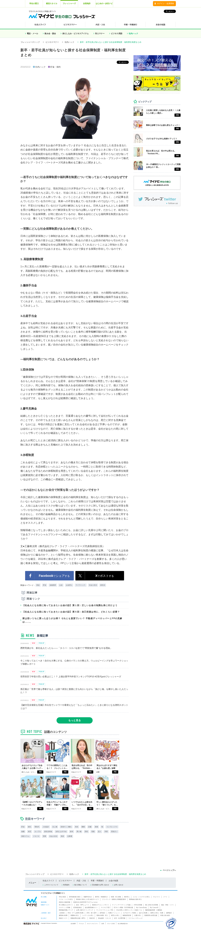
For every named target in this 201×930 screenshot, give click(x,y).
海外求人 (127, 897)
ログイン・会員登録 (165, 3)
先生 (76, 827)
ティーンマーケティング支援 (121, 905)
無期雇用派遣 (127, 915)
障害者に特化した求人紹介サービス (87, 899)
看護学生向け (88, 897)
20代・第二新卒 (92, 913)
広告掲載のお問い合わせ (100, 885)
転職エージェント (114, 913)
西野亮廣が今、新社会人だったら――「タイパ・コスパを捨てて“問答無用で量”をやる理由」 (66, 648)
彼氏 (29, 827)
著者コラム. (25, 836)
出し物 (54, 827)
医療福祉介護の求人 (135, 899)
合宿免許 (87, 3)
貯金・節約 (55, 67)
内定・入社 (81, 881)
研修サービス (63, 918)
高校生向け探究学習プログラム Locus (85, 902)
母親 (93, 831)
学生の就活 (62, 897)
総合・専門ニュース (82, 905)
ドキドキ (36, 836)
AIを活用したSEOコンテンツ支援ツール (129, 910)
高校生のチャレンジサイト (100, 905)
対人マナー (100, 33)
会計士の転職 (143, 913)
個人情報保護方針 (123, 923)
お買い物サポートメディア (84, 910)
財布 (71, 831)
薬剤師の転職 (63, 915)
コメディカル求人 (87, 915)
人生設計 (46, 827)
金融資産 (53, 585)
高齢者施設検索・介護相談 (153, 910)
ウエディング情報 (64, 907)
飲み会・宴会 (50, 33)
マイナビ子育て (106, 907)
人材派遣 (62, 913)
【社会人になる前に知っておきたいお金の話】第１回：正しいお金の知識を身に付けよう (69, 605)
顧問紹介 (169, 913)
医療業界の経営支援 (150, 915)
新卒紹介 (102, 913)
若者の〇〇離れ (66, 827)
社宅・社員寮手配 (119, 918)
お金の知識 (113, 881)
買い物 (79, 831)
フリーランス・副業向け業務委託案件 (114, 899)
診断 (98, 772)
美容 (62, 836)
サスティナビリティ (92, 923)
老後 (96, 827)
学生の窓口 (34, 3)
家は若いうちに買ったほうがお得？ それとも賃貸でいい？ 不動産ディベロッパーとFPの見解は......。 (72, 620)
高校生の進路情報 (64, 902)
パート (165, 897)
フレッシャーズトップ (30, 42)
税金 (38, 585)
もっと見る (74, 720)
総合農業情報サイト (91, 907)
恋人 (99, 831)
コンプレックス (111, 827)
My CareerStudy (141, 907)
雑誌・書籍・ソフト (167, 905)
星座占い (114, 831)
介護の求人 (137, 915)
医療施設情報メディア (66, 910)
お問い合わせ (118, 885)
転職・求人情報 (116, 897)
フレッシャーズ (69, 3)
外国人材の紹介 (165, 915)
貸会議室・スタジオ (104, 918)
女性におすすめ (61, 831)
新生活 (102, 585)
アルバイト (156, 897)
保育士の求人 (115, 915)
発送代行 (92, 918)
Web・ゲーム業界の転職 (75, 913)
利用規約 (66, 885)
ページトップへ (169, 870)
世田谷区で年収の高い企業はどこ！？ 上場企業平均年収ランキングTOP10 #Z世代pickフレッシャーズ (70, 676)
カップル (38, 831)
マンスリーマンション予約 (104, 910)
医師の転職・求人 (102, 915)
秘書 (22, 831)
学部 (106, 831)
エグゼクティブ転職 (129, 913)
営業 (44, 836)
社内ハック (133, 33)
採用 (102, 923)
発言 (29, 831)
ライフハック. (81, 585)
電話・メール (32, 33)
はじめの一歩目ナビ (104, 3)
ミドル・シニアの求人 (66, 899)
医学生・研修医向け (101, 897)
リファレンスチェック (135, 918)
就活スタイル (51, 3)
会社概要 (73, 923)
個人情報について (80, 885)
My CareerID (154, 907)
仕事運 (69, 836)
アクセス (81, 923)
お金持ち (69, 585)
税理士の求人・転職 (156, 913)
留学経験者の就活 (74, 897)
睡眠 (83, 827)
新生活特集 (48, 831)
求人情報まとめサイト (66, 905)
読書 (89, 827)
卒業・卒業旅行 (97, 881)
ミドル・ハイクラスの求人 (141, 897)
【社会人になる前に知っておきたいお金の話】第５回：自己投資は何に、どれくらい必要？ (71, 611)
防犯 (86, 831)
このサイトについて (51, 885)
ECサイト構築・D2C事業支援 (123, 907)
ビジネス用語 (116, 33)
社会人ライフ (51, 772)
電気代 (37, 827)
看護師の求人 (75, 915)
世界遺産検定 (77, 907)
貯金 (44, 585)
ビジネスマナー (52, 42)
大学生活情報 (138, 905)
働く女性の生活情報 (151, 905)
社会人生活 (93, 585)
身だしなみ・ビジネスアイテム (75, 33)
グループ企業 (111, 923)
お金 (60, 585)
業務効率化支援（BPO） (78, 918)
